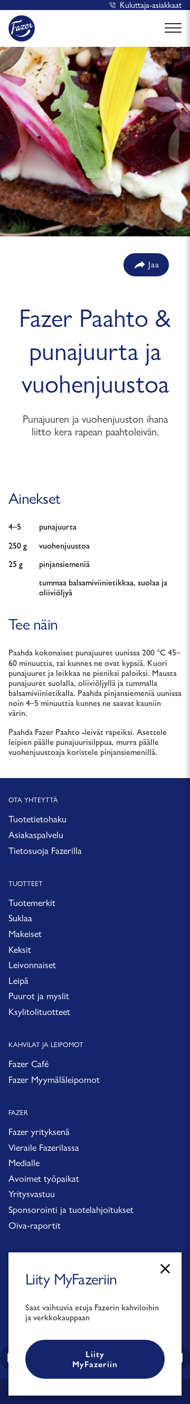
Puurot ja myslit (38, 995)
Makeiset (25, 933)
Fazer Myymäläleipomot (54, 1079)
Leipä (18, 980)
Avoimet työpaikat (43, 1178)
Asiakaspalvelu (35, 834)
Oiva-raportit (34, 1225)
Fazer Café (28, 1063)
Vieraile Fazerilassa (43, 1147)
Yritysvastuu (31, 1193)
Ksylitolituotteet (39, 1011)
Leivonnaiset (32, 964)
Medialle (24, 1162)
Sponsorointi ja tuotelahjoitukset (71, 1209)
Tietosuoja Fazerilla (45, 850)
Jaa (153, 265)
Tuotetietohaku (37, 818)
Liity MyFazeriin (95, 1359)
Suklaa (20, 917)
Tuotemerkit (31, 902)
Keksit (19, 949)
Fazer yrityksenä (39, 1131)
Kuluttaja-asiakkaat (151, 5)
